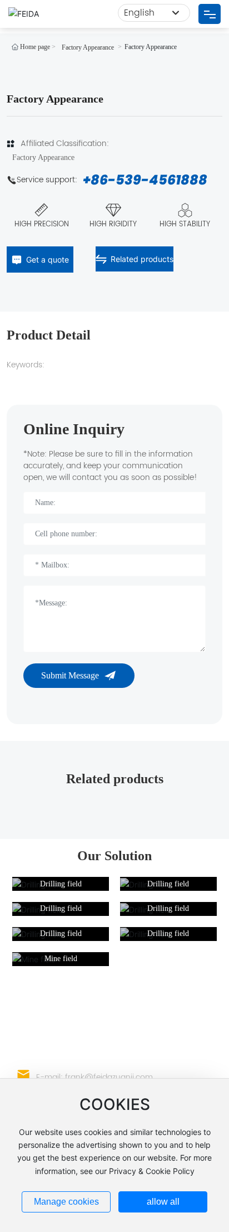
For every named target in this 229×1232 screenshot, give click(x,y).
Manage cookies (66, 1201)
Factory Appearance (88, 47)
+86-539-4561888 (145, 180)
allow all (163, 1201)
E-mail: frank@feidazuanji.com (94, 1077)
